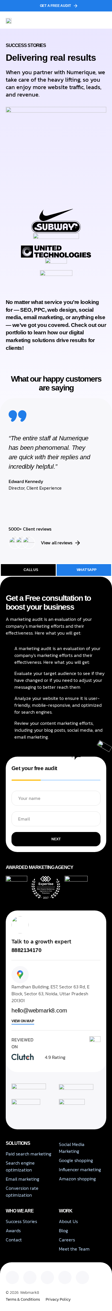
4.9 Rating (55, 1057)
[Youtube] (82, 1277)
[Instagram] (47, 1277)
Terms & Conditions (23, 1299)
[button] (101, 20)
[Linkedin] (12, 1277)
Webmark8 (29, 1293)
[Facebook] (65, 1277)
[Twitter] (29, 1277)
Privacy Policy (58, 1299)
